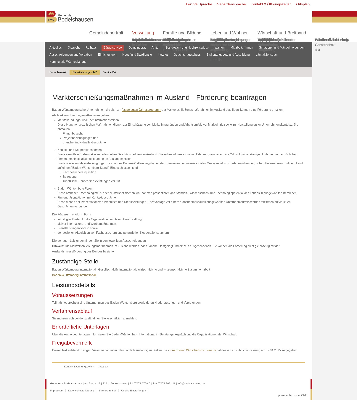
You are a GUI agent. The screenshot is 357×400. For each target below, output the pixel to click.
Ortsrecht (74, 47)
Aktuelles (55, 47)
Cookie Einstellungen (133, 390)
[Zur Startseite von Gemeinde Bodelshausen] (70, 23)
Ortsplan (303, 4)
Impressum (56, 390)
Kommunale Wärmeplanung (175, 42)
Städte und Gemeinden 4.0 (324, 45)
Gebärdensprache (231, 4)
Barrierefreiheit (107, 390)
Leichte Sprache (199, 4)
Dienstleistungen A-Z (85, 72)
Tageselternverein (224, 40)
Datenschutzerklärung (81, 390)
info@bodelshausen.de (191, 383)
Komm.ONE (300, 395)
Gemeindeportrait (106, 32)
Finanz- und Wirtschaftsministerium (193, 350)
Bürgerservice (112, 47)
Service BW (109, 72)
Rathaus (91, 47)
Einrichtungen (107, 54)
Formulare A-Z (58, 72)
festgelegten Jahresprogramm (141, 109)
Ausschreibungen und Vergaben (70, 54)
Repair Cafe (263, 42)
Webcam (139, 40)
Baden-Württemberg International (74, 275)
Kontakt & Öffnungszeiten (271, 4)
